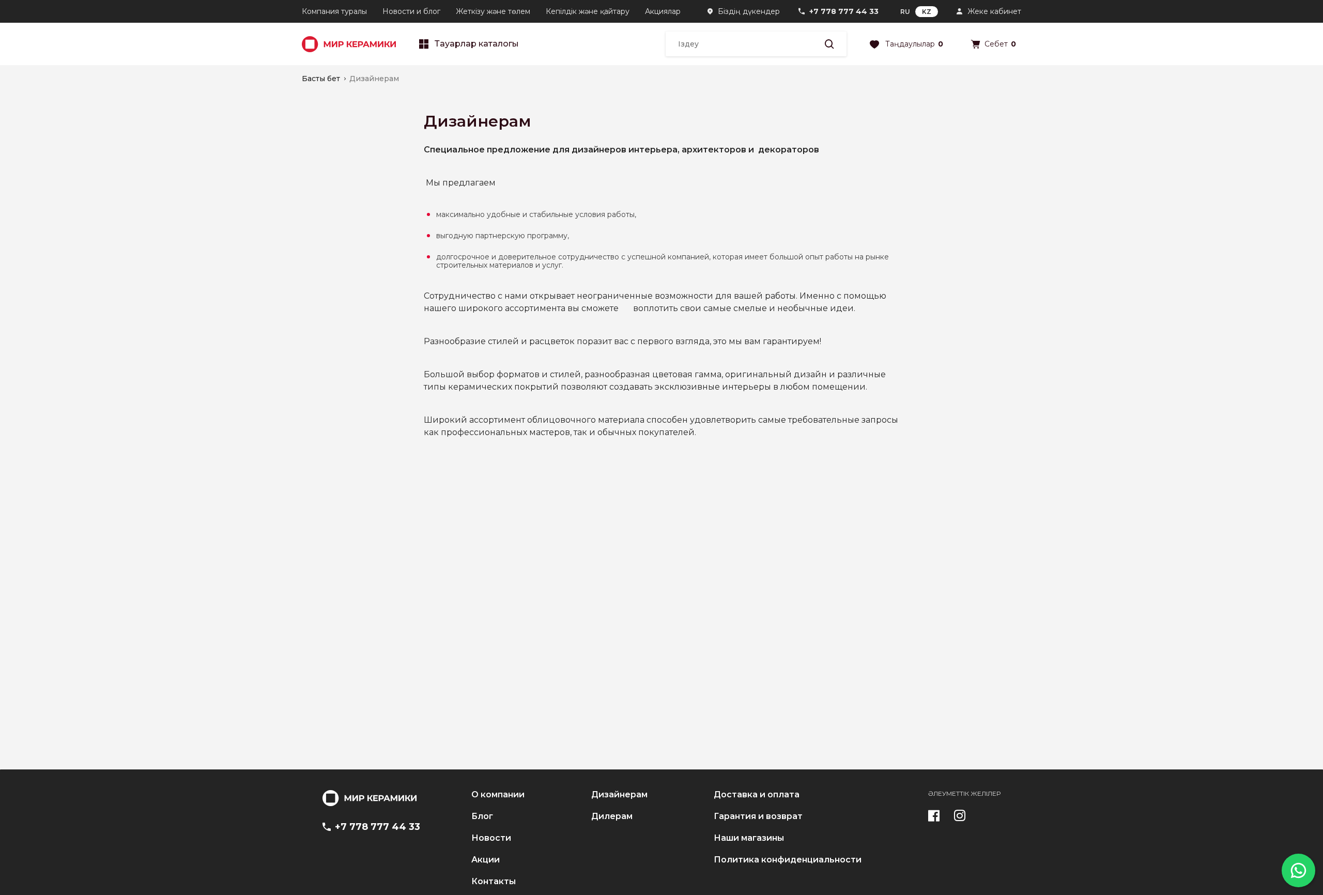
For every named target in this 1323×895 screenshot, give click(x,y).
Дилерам (612, 816)
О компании (498, 794)
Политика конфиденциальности (788, 860)
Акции (485, 860)
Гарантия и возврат (758, 816)
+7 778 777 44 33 (844, 11)
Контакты (493, 881)
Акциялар (663, 11)
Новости (491, 838)
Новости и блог (411, 11)
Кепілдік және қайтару (587, 11)
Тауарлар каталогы (477, 44)
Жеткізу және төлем (493, 11)
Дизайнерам (619, 794)
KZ (926, 12)
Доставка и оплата (756, 794)
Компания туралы (334, 11)
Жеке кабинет (994, 11)
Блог (482, 816)
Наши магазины (749, 838)
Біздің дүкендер (749, 11)
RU (905, 12)
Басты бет (321, 78)
